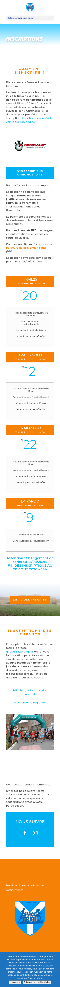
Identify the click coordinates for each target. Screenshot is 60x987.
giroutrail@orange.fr (19, 651)
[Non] (56, 969)
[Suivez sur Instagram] (35, 833)
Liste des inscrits (30, 600)
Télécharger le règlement (30, 702)
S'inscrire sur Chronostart (30, 173)
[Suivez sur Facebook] (24, 833)
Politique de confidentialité (37, 982)
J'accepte (15, 982)
